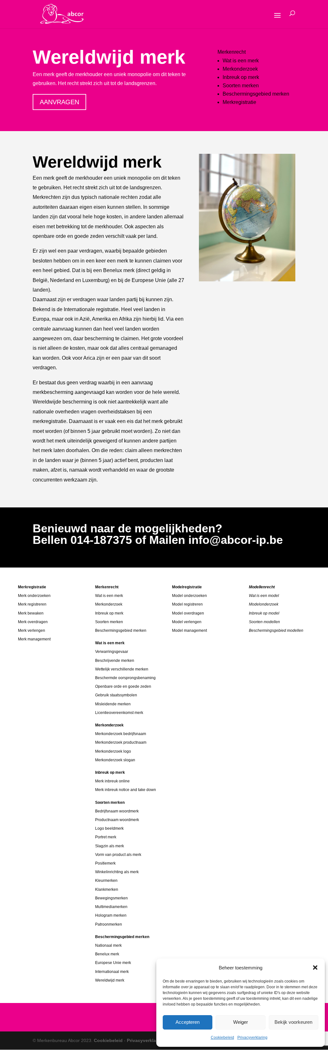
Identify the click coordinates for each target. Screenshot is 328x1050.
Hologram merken (111, 915)
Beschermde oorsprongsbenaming (125, 678)
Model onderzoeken (189, 595)
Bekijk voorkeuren (293, 1022)
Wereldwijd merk (109, 980)
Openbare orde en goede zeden (123, 686)
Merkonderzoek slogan (115, 760)
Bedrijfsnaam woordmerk (117, 811)
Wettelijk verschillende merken (121, 669)
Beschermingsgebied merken (256, 94)
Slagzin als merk (109, 846)
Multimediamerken (111, 907)
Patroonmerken (108, 924)
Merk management (34, 639)
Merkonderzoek (240, 69)
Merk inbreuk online (112, 781)
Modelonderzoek (263, 604)
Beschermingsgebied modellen (276, 630)
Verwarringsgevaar (111, 651)
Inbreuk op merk (241, 77)
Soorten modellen (264, 622)
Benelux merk (107, 954)
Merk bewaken (31, 613)
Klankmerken (106, 889)
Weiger (240, 1022)
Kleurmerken (106, 880)
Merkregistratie (239, 102)
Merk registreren (32, 604)
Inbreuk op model (264, 613)
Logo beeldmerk (109, 828)
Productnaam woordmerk (117, 820)
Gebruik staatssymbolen (116, 695)
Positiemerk (105, 863)
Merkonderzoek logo (113, 751)
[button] (315, 967)
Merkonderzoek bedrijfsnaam (120, 734)
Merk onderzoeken (34, 595)
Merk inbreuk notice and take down (125, 790)
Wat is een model (264, 595)
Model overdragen (188, 613)
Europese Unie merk (113, 962)
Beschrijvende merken (114, 660)
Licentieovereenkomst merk (119, 712)
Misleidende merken (113, 704)
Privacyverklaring (252, 1037)
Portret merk (105, 837)
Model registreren (187, 604)
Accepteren (188, 1022)
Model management (189, 630)
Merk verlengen (31, 630)
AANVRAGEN (59, 102)
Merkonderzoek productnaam (120, 742)
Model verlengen (186, 622)
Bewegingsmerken (111, 898)
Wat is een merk (241, 60)
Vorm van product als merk (118, 854)
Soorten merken (241, 85)
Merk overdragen (33, 622)
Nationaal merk (108, 945)
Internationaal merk (112, 971)
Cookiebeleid (222, 1037)
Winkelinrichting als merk (117, 872)
